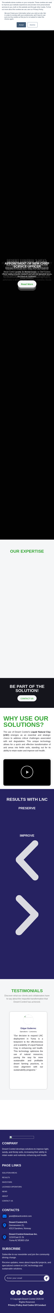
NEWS (4, 1192)
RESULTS (6, 1177)
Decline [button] (32, 25)
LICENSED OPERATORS (12, 1187)
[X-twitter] (18, 1292)
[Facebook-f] (12, 1292)
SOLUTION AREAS (9, 1173)
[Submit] (38, 1278)
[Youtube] (30, 1292)
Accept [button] (21, 25)
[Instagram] (41, 1292)
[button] (27, 772)
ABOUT (5, 1196)
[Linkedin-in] (24, 1292)
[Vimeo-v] (35, 1292)
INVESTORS (7, 1182)
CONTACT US (7, 1201)
